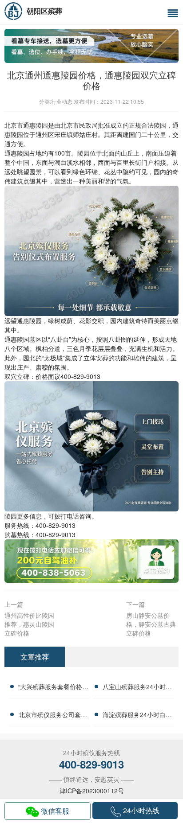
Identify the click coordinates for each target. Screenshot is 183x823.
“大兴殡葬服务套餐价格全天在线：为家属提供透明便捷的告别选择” (53, 688)
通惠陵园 (35, 125)
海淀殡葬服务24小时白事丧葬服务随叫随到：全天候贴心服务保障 (137, 716)
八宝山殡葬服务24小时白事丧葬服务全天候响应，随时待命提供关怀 (137, 688)
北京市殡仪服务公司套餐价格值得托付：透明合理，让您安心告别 (53, 716)
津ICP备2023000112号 (92, 790)
